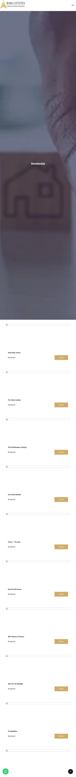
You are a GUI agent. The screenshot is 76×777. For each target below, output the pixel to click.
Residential (11, 357)
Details (61, 357)
